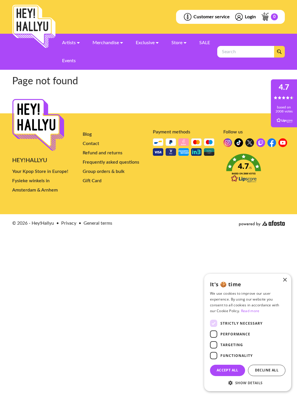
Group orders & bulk (103, 171)
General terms (98, 223)
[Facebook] (271, 144)
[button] (254, 170)
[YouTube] (282, 144)
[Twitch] (260, 144)
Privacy (68, 223)
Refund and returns (102, 153)
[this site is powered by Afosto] (262, 223)
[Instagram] (227, 144)
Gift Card (92, 180)
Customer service (211, 17)
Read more (250, 310)
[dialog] (247, 332)
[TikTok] (238, 144)
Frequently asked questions (111, 162)
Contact (91, 143)
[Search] (279, 52)
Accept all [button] (227, 370)
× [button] (284, 280)
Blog (87, 134)
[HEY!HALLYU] (34, 26)
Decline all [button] (266, 370)
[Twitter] (249, 144)
